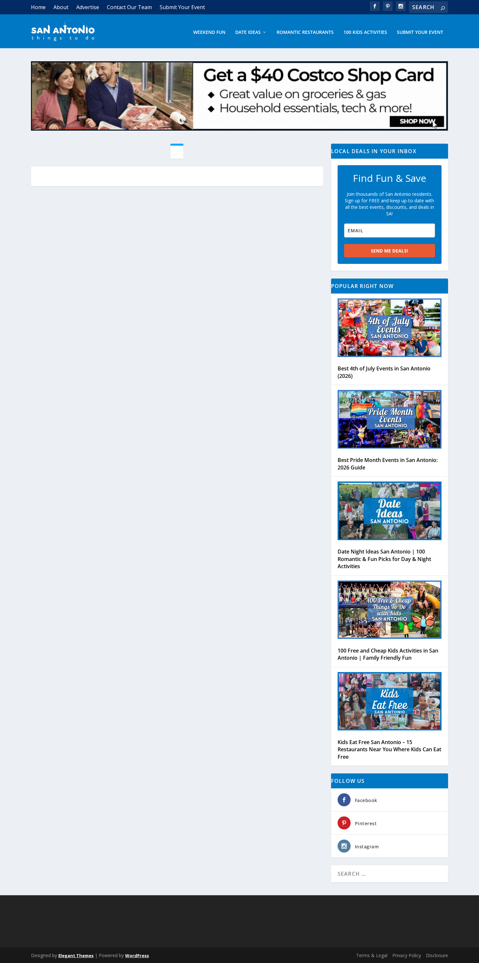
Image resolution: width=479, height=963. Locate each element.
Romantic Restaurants (305, 32)
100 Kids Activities (365, 32)
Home (38, 7)
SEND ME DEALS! (389, 251)
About (60, 7)
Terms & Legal (371, 955)
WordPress (137, 955)
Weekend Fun (209, 32)
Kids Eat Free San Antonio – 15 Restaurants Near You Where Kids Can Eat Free (389, 749)
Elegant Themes (76, 955)
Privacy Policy (406, 955)
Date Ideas (248, 32)
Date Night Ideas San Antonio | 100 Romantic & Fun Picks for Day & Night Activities (384, 559)
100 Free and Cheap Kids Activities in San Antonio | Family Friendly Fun (388, 654)
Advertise (87, 7)
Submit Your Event (182, 7)
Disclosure (437, 955)
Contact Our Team (129, 7)
